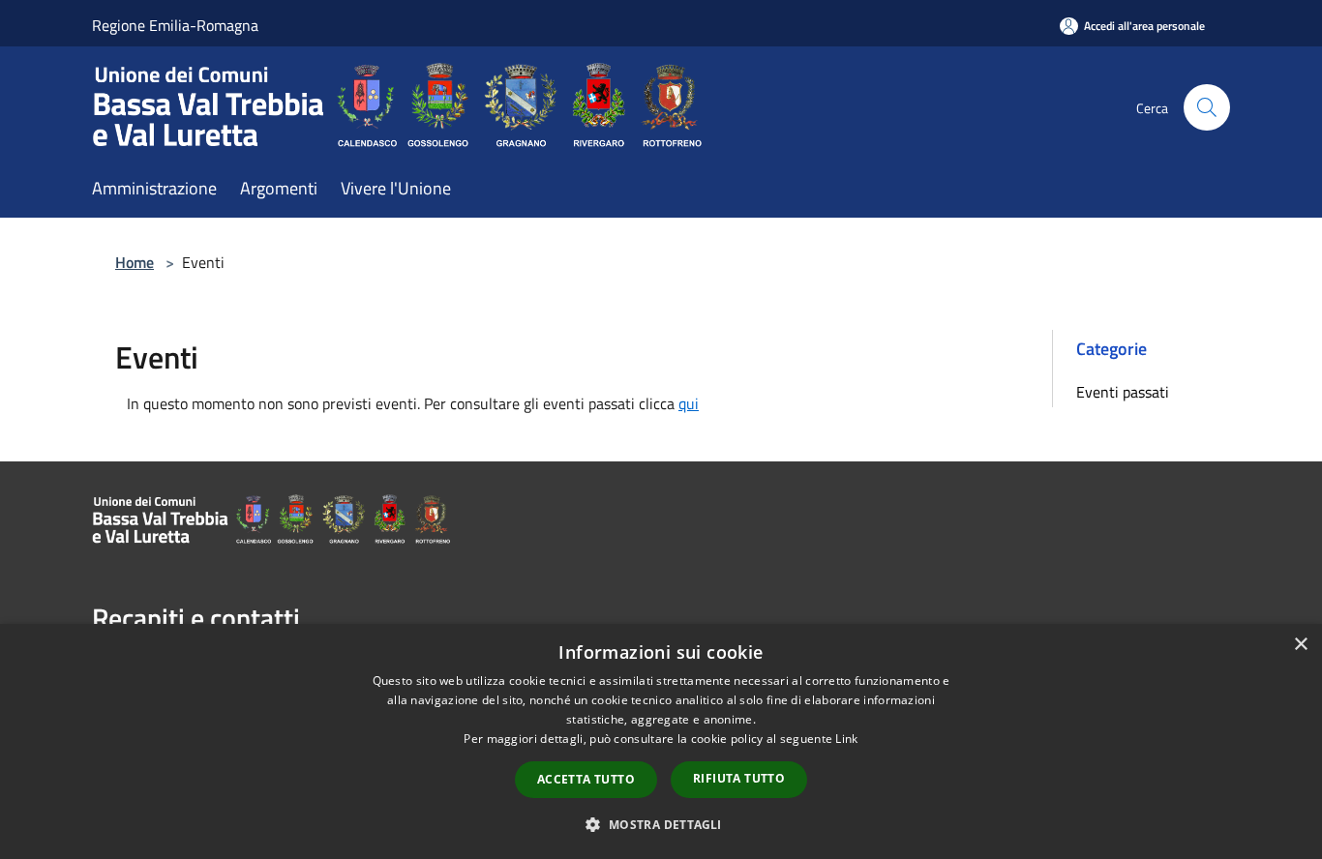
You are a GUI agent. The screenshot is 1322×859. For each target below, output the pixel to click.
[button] (660, 824)
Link (846, 738)
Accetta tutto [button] (586, 779)
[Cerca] (1207, 107)
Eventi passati (1122, 391)
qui (688, 403)
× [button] (1300, 644)
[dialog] (661, 741)
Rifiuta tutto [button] (739, 778)
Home (134, 262)
